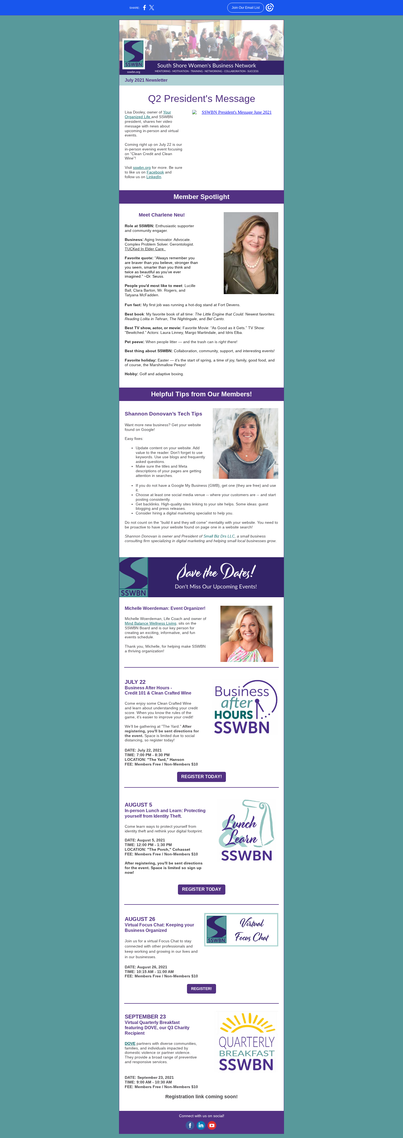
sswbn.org (142, 167)
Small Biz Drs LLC (219, 536)
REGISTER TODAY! (201, 776)
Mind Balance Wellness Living (150, 623)
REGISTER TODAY (201, 889)
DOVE (130, 1043)
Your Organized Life (148, 114)
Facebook (155, 172)
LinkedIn (153, 177)
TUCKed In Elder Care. (145, 249)
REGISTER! (201, 988)
